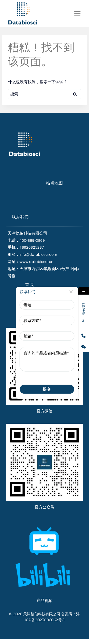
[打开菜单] (77, 13)
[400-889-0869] (83, 335)
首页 (30, 284)
